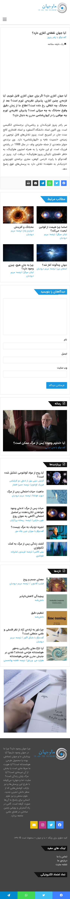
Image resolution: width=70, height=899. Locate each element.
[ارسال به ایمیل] (35, 183)
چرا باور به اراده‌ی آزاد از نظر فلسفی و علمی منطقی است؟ (24, 635)
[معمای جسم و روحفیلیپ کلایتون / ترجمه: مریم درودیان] (56, 585)
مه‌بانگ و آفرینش (22, 230)
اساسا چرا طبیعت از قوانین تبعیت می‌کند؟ (53, 232)
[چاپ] (28, 183)
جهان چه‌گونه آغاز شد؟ (52, 266)
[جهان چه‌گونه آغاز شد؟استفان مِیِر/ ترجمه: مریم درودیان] (52, 252)
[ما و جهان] (52, 8)
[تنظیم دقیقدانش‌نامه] (56, 618)
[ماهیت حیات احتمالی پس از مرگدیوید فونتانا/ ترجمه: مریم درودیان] (56, 497)
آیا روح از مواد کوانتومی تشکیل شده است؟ (24, 479)
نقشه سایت (61, 865)
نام (65, 340)
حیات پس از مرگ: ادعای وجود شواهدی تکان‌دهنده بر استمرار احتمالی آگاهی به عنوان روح (27, 514)
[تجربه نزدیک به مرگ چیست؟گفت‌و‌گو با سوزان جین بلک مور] (56, 532)
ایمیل (64, 354)
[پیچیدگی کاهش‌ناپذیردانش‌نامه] (56, 601)
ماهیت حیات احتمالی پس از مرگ (25, 493)
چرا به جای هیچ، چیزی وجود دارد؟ (21, 270)
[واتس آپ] (49, 183)
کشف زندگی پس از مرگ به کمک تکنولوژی (26, 550)
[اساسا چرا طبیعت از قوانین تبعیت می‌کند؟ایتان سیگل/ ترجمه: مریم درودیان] (52, 215)
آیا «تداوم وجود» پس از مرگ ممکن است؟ (39, 445)
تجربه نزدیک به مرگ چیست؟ (27, 529)
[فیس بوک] (64, 183)
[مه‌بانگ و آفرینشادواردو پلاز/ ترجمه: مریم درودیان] (18, 215)
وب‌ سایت (62, 368)
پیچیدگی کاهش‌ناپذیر (32, 598)
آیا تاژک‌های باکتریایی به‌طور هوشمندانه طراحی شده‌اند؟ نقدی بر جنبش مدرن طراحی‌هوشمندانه (24, 654)
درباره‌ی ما (62, 861)
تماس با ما (62, 857)
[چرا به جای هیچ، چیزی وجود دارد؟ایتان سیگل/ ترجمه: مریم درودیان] (18, 252)
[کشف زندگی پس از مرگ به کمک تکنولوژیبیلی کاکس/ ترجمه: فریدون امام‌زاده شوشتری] (56, 549)
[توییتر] (57, 183)
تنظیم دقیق (37, 615)
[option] (35, 430)
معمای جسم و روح (27, 581)
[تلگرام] (42, 183)
